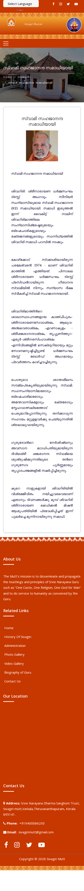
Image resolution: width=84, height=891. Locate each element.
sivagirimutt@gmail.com (36, 832)
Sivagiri (24, 77)
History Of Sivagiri (17, 637)
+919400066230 (32, 823)
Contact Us (12, 681)
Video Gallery (14, 663)
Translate (32, 10)
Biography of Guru (17, 672)
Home (7, 77)
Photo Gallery (14, 654)
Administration (15, 645)
